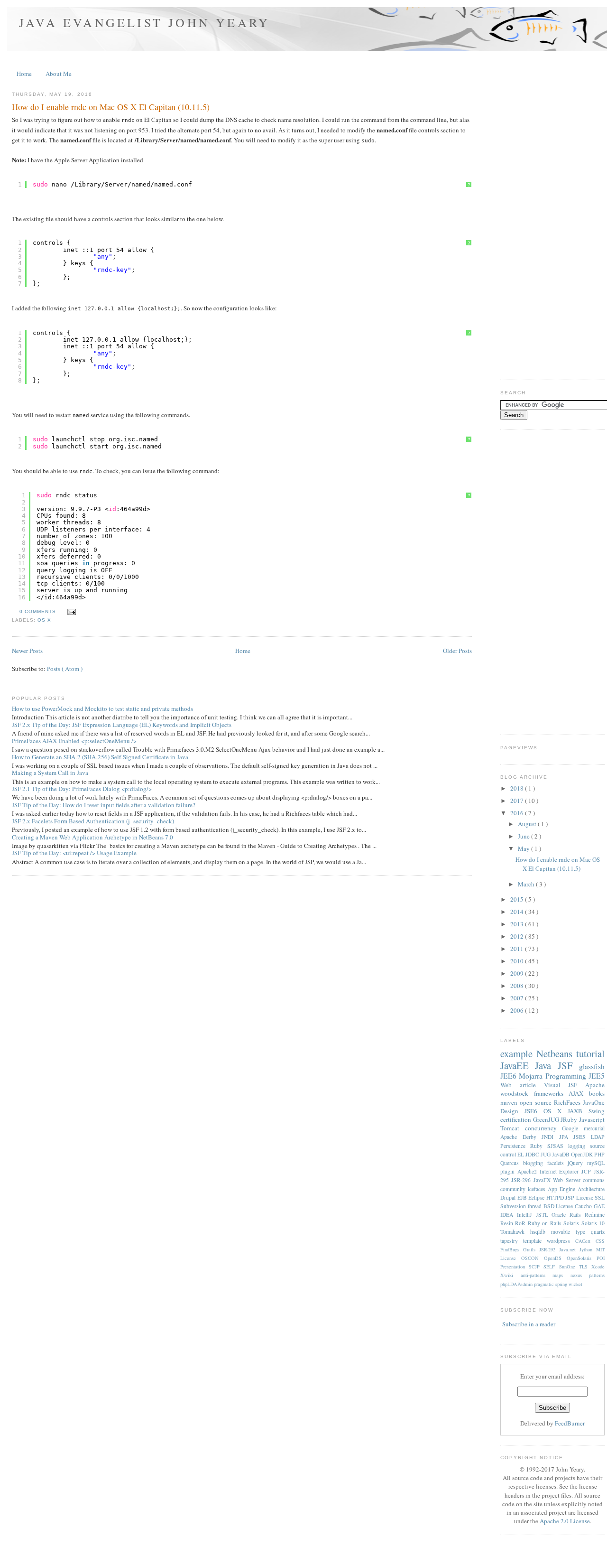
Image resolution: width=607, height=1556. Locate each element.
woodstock (517, 1093)
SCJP (536, 1266)
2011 (517, 948)
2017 (517, 800)
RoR (521, 1223)
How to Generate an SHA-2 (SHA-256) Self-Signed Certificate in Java (100, 757)
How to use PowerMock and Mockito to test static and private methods (102, 708)
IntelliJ (526, 1214)
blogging (535, 1162)
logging (579, 1145)
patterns (597, 1275)
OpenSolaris (582, 1258)
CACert (585, 1241)
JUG (546, 1154)
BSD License (559, 1206)
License (585, 1197)
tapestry (511, 1240)
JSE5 (582, 1136)
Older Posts (457, 650)
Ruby (538, 1145)
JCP (587, 1171)
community (514, 1189)
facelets (557, 1162)
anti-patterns (537, 1275)
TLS (585, 1266)
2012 (517, 936)
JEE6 (509, 1076)
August (528, 824)
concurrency (543, 1128)
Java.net (569, 1249)
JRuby (570, 1119)
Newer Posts (27, 650)
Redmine (595, 1214)
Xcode (598, 1266)
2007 (517, 998)
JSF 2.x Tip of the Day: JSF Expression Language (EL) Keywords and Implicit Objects (121, 724)
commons (594, 1179)
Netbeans (556, 1053)
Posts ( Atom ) (65, 668)
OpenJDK (582, 1154)
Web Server (568, 1179)
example (518, 1053)
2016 (517, 813)
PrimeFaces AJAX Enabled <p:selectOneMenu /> (74, 740)
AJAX (579, 1093)
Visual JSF (565, 1085)
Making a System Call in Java (50, 772)
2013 (517, 924)
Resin (507, 1223)
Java (546, 1065)
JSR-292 (549, 1249)
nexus (579, 1275)
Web (510, 1085)
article (532, 1085)
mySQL (596, 1162)
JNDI (550, 1136)
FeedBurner (570, 1423)
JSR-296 (522, 1179)
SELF (551, 1266)
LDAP (598, 1136)
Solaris (572, 1223)
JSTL (544, 1214)
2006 (517, 1010)
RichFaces (568, 1102)
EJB (523, 1197)
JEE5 (597, 1076)
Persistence (515, 1145)
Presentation (514, 1266)
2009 (517, 973)
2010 (517, 961)
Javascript (592, 1119)
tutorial (590, 1053)
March (527, 884)
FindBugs (511, 1249)
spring (562, 1284)
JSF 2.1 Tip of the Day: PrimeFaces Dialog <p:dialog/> (82, 788)
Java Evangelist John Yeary (144, 22)
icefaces (538, 1189)
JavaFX (543, 1179)
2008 (517, 985)
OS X (44, 620)
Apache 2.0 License (565, 1521)
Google (573, 1128)
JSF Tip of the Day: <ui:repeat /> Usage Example (74, 852)
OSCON (532, 1258)
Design (512, 1111)
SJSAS (557, 1145)
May (524, 848)
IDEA (508, 1214)
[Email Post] (70, 611)
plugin (508, 1171)
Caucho (584, 1206)
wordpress (561, 1240)
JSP (570, 1197)
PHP (599, 1154)
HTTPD (556, 1197)
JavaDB (561, 1154)
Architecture (591, 1189)
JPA (566, 1136)
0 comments (38, 611)
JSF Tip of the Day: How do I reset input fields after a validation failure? (103, 805)
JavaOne (594, 1102)
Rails (577, 1214)
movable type (571, 1231)
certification (516, 1119)
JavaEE (517, 1065)
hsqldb (540, 1231)
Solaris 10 (593, 1223)
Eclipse (537, 1197)
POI (601, 1258)
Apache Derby (521, 1136)
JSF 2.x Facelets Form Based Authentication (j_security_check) (93, 821)
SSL (600, 1197)
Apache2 (528, 1171)
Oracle (561, 1214)
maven (510, 1102)
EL (521, 1154)
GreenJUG (547, 1119)
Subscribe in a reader (528, 1324)
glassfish (592, 1066)
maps (561, 1275)
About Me (59, 73)
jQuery (577, 1162)
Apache (595, 1085)
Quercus (511, 1162)
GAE (599, 1206)
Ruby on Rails (545, 1223)
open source (537, 1102)
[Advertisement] (553, 226)
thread (535, 1206)
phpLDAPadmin (517, 1284)
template (535, 1240)
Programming (567, 1076)
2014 (517, 911)
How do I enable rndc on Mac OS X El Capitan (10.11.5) (111, 106)
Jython (587, 1249)
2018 (517, 788)
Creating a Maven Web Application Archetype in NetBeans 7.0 (92, 837)
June (524, 836)
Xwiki (510, 1275)
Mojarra (532, 1076)
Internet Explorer (561, 1171)
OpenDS (555, 1258)
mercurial (594, 1128)
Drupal (508, 1197)
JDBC (533, 1154)
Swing (597, 1111)
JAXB (578, 1111)
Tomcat (512, 1128)
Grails (531, 1249)
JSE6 (533, 1111)
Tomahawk (515, 1231)
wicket (575, 1284)
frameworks (551, 1093)
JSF (568, 1065)
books (597, 1093)
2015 (517, 899)
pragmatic (544, 1284)
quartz (598, 1231)
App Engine (563, 1189)
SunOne (569, 1266)
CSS (600, 1241)
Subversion (514, 1206)
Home (24, 73)
